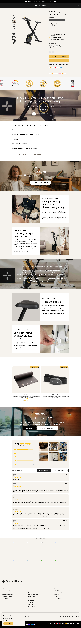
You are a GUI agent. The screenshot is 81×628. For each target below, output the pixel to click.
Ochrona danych (5, 592)
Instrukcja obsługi (20, 154)
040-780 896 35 (57, 590)
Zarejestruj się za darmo (40, 182)
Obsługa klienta (31, 592)
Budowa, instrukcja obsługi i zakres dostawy (25, 148)
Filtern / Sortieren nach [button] (59, 470)
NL (64, 624)
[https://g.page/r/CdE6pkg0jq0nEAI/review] (74, 616)
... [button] (46, 504)
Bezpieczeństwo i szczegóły (20, 144)
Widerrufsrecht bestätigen (7, 596)
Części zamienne (37, 154)
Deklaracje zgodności (32, 600)
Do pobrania (29, 428)
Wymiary (15, 139)
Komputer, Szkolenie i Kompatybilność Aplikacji (25, 134)
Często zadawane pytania (33, 594)
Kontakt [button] (56, 587)
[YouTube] (72, 616)
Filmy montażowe (31, 604)
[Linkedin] (69, 616)
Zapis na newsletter (5, 598)
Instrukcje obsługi (31, 602)
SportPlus (49, 623)
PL (78, 624)
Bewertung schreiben (44, 470)
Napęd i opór (16, 130)
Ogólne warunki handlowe (6, 590)
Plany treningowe (31, 606)
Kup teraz (59, 60)
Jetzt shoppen (8, 623)
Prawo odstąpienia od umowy (7, 594)
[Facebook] (60, 616)
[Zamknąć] (23, 615)
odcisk (3, 588)
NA (75, 624)
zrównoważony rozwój (32, 590)
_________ (29, 608)
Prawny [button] (4, 587)
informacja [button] (31, 587)
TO (72, 624)
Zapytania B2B (57, 596)
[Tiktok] (63, 616)
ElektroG (29, 598)
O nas (29, 588)
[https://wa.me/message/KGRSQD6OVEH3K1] (76, 616)
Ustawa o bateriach (31, 596)
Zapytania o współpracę (58, 598)
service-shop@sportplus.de (59, 592)
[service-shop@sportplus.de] (78, 616)
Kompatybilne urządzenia (47, 428)
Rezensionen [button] (17, 470)
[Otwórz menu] (3, 5)
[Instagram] (67, 616)
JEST (68, 624)
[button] (53, 30)
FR (60, 624)
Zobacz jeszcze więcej (42, 113)
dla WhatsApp (56, 594)
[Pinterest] (65, 616)
